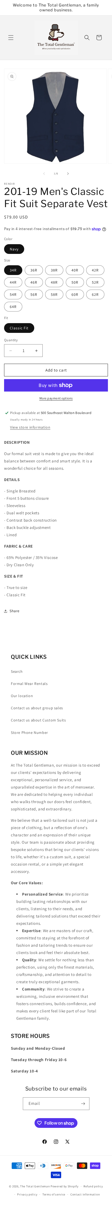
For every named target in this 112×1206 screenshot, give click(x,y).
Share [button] (15, 610)
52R (95, 282)
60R (74, 294)
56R (33, 294)
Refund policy (93, 1186)
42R (95, 270)
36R (33, 270)
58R (54, 294)
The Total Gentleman (35, 1186)
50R (74, 282)
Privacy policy (27, 1194)
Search (17, 671)
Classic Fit (19, 328)
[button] (11, 38)
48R (54, 282)
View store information (30, 427)
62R (95, 294)
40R (74, 270)
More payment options (56, 398)
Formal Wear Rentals (29, 683)
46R (33, 282)
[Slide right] (68, 174)
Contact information (85, 1194)
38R (54, 270)
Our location (22, 695)
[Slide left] (44, 174)
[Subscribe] (83, 1103)
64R (13, 306)
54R (13, 294)
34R (13, 270)
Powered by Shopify (65, 1186)
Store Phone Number (29, 732)
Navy (14, 249)
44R (13, 282)
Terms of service (53, 1194)
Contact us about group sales (37, 707)
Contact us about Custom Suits (38, 720)
